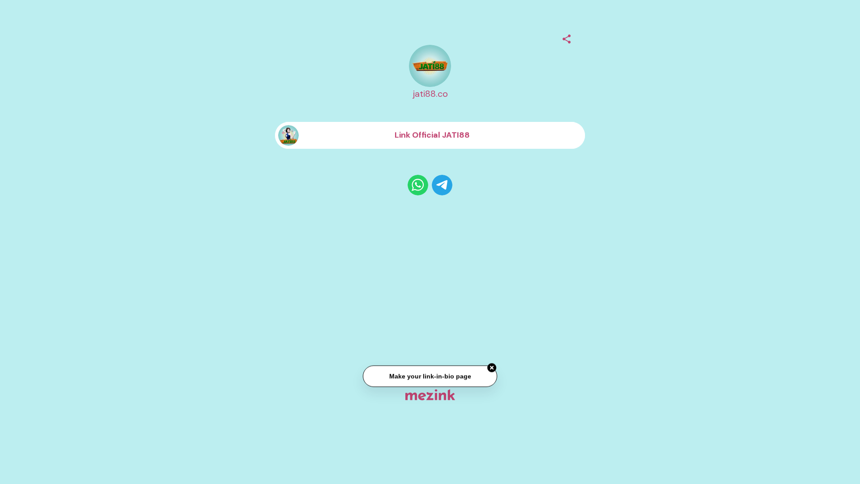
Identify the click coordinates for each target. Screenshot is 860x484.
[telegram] (442, 185)
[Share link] (566, 37)
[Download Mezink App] (430, 394)
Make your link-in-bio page (430, 376)
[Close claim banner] (491, 368)
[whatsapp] (418, 185)
